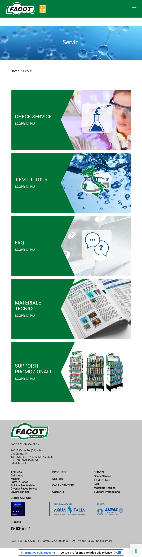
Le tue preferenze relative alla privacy (86, 552)
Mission (15, 478)
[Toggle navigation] (134, 8)
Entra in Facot (19, 482)
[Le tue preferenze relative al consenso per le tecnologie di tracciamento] (136, 551)
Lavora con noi (20, 491)
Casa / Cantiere (63, 485)
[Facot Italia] (26, 8)
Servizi (99, 472)
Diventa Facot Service (24, 488)
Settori (57, 478)
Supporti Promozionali (107, 491)
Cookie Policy (104, 541)
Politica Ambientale (22, 485)
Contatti (58, 491)
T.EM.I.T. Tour (102, 480)
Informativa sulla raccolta (38, 552)
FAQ (96, 484)
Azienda (16, 472)
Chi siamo (17, 475)
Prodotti (59, 472)
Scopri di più (25, 123)
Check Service (102, 476)
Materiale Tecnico (105, 487)
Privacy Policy (85, 541)
